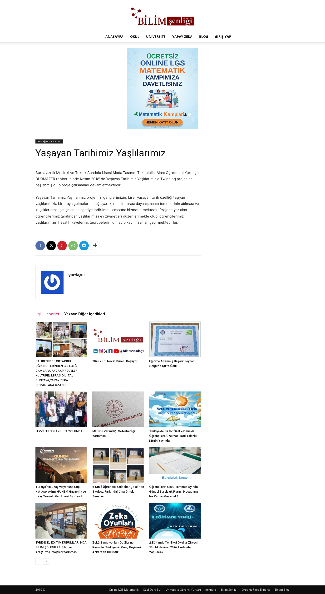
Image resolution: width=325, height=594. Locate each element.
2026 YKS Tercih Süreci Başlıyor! (115, 361)
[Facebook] (40, 245)
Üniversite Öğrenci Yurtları (183, 590)
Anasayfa (114, 36)
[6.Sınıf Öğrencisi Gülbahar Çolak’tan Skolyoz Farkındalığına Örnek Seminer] (118, 465)
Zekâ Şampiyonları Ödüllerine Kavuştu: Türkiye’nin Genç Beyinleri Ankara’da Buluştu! (116, 547)
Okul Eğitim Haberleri (49, 141)
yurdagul (77, 274)
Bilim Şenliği (229, 590)
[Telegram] (84, 245)
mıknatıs (211, 590)
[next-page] (46, 561)
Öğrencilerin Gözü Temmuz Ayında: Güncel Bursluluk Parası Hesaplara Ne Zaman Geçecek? (173, 491)
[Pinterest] (62, 245)
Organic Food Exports (256, 590)
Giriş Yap (223, 36)
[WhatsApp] (73, 245)
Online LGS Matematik (123, 590)
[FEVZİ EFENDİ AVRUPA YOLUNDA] (61, 409)
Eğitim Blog (282, 590)
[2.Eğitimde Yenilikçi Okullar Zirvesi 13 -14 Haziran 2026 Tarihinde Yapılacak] (175, 521)
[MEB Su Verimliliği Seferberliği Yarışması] (118, 409)
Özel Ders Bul (152, 590)
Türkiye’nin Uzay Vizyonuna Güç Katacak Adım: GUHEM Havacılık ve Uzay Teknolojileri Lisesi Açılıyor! (60, 491)
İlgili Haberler (47, 314)
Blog (203, 36)
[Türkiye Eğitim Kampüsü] (162, 15)
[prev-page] (38, 561)
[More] (95, 245)
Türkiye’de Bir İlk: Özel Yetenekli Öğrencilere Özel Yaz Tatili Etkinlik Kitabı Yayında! (173, 435)
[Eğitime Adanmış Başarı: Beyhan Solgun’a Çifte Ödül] (175, 339)
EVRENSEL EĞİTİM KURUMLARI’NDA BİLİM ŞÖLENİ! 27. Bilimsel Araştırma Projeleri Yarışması (61, 547)
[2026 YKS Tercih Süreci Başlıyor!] (118, 339)
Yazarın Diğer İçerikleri (84, 314)
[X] (51, 245)
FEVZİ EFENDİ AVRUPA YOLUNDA (59, 431)
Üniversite (156, 36)
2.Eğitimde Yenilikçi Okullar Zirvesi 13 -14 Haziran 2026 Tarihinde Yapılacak (173, 547)
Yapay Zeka (182, 36)
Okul (134, 36)
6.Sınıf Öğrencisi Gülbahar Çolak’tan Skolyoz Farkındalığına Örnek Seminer (118, 491)
